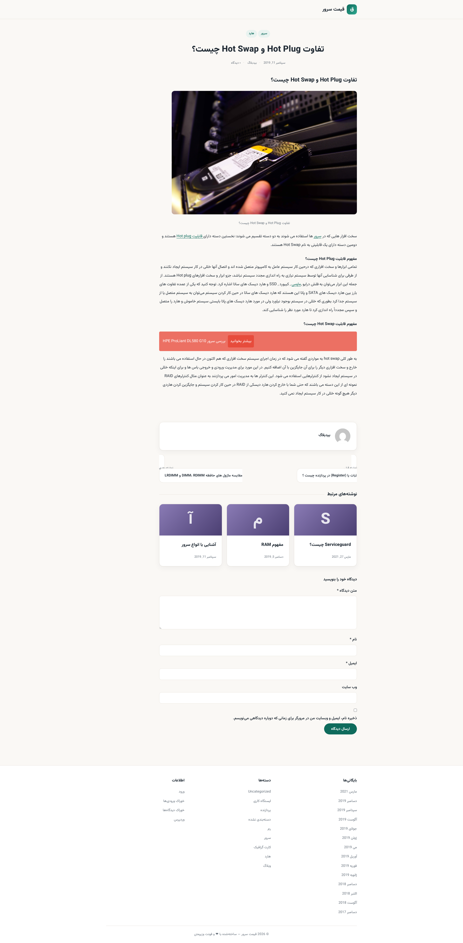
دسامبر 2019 (347, 801)
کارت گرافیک (262, 847)
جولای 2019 (348, 829)
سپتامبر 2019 (347, 810)
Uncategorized (259, 791)
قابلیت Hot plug (190, 236)
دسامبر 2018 (347, 884)
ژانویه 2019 (349, 875)
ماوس (296, 284)
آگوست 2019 (348, 819)
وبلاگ (267, 866)
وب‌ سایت (349, 687)
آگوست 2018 (348, 903)
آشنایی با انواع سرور (199, 545)
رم (269, 829)
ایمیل (351, 663)
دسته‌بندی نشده (259, 819)
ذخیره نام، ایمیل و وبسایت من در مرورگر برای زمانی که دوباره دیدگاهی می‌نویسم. (295, 718)
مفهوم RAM (272, 545)
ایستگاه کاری (262, 801)
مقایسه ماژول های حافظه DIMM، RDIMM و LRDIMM (200, 472)
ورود (181, 791)
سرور (264, 33)
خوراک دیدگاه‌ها (173, 810)
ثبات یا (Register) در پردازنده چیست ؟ (329, 472)
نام (353, 640)
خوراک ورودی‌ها (173, 801)
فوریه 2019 (349, 866)
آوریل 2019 (349, 856)
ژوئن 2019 (349, 838)
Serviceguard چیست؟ (330, 545)
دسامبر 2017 (347, 912)
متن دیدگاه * (347, 591)
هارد (251, 33)
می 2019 (350, 847)
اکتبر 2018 (349, 893)
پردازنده (265, 810)
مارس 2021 (348, 791)
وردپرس (179, 819)
